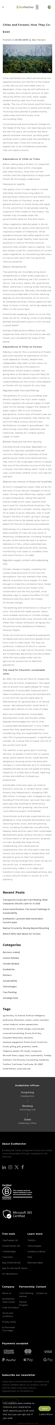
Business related (11, 952)
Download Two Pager (8, 1329)
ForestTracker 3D (11, 1246)
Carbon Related (11, 957)
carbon (28, 1020)
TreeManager (9, 1251)
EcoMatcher (9, 969)
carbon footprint (10, 1024)
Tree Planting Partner (26, 1295)
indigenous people (11, 1051)
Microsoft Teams (10, 1055)
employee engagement (13, 1042)
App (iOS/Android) (11, 1262)
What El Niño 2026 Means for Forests (22, 933)
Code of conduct (10, 1307)
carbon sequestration (28, 1024)
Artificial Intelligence (35, 1015)
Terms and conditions (7, 1315)
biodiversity (8, 1020)
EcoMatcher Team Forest (8, 1300)
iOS (21, 1051)
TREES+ (32, 1240)
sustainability (37, 1055)
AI (16, 1015)
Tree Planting (10, 992)
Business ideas (35, 1262)
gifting (13, 1046)
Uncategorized (10, 997)
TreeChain (7, 1060)
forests (6, 1046)
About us (6, 1293)
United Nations (9, 1068)
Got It (44, 1408)
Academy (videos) (36, 1251)
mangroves (36, 1051)
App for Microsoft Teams (14, 1268)
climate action (9, 1029)
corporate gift (37, 1029)
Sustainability (10, 980)
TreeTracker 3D (30, 1064)
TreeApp (47, 1055)
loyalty (27, 1051)
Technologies (10, 986)
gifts (19, 1046)
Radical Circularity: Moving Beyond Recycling (26, 928)
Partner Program (23, 1303)
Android (21, 1015)
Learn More (46, 1414)
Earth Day (36, 1033)
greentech (26, 1046)
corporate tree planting (13, 1033)
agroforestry (8, 1015)
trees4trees (44, 1060)
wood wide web (24, 1068)
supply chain (24, 1055)
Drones (28, 1033)
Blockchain (19, 1020)
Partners (7, 975)
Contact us (41, 1293)
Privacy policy (9, 1322)
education (28, 1037)
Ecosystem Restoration (13, 1037)
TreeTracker (17, 1064)
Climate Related (11, 963)
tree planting (32, 1060)
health (35, 1046)
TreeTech (7, 1064)
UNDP (40, 1064)
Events (27, 1042)
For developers (9, 1274)
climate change (23, 1029)
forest (33, 1042)
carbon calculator (41, 1020)
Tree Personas (19, 1060)
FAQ (30, 1257)
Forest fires (42, 1042)
